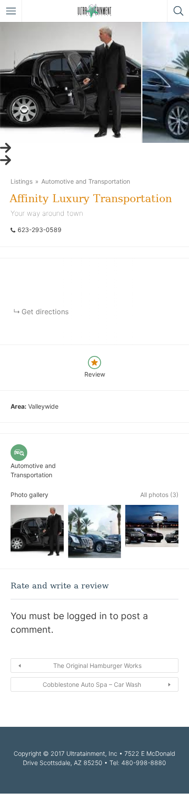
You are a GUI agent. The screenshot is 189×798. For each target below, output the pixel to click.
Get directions (45, 311)
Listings (22, 181)
